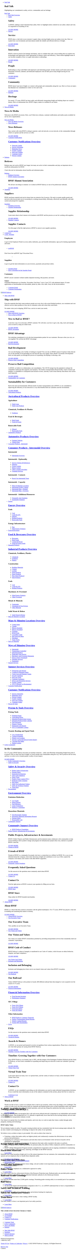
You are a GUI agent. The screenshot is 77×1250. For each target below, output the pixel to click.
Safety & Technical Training (20, 785)
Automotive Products (14, 432)
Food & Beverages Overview (22, 534)
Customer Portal (13, 287)
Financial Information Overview (24, 992)
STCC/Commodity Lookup (20, 727)
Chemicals (15, 557)
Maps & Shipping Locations (20, 486)
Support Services (13, 663)
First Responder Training (19, 815)
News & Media (9, 107)
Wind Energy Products (18, 529)
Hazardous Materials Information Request (24, 816)
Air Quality (15, 801)
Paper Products (16, 574)
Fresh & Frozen (16, 422)
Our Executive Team (14, 918)
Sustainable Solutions (18, 499)
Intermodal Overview (18, 455)
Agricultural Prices (17, 717)
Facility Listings (17, 682)
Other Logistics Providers (19, 469)
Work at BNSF (9, 1096)
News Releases (12, 123)
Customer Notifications (15, 137)
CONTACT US (13, 1095)
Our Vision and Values (15, 931)
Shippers (14, 464)
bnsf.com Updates (17, 152)
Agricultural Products (14, 392)
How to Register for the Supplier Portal (19, 270)
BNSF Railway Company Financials (23, 1017)
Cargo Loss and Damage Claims (21, 674)
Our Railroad (12, 974)
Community (11, 78)
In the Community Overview (16, 761)
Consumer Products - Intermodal (18, 444)
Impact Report (16, 802)
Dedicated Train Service (19, 654)
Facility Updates (17, 150)
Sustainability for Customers (16, 378)
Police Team (15, 777)
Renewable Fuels (17, 431)
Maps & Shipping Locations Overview (26, 620)
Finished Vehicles (17, 440)
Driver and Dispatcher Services (21, 681)
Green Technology (17, 806)
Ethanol (14, 429)
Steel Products (16, 577)
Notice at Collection (16, 1243)
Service (10, 31)
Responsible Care (17, 820)
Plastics (14, 560)
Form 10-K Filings (17, 1005)
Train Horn (15, 787)
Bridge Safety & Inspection (20, 770)
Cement (14, 569)
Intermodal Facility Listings (20, 487)
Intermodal (15, 649)
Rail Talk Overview (14, 15)
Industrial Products (13, 545)
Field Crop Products (18, 406)
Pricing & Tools (13, 704)
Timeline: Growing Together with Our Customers (23, 1051)
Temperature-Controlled (19, 651)
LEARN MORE (13, 29)
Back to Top (4, 1246)
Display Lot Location (18, 738)
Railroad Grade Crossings (19, 780)
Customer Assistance (18, 679)
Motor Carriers (16, 468)
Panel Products (16, 572)
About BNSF (8, 902)
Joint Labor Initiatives (18, 775)
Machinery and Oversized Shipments (23, 656)
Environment (12, 789)
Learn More (8, 1153)
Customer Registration (15, 289)
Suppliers (7, 189)
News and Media (10, 1225)
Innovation (11, 45)
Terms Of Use (5, 1243)
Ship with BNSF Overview (16, 313)
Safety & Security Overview (21, 766)
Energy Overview (16, 505)
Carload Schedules (17, 736)
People (10, 62)
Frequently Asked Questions (16, 863)
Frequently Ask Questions (19, 498)
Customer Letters (17, 154)
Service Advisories (17, 147)
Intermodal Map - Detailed (20, 489)
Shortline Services (17, 659)
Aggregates (15, 604)
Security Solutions (17, 676)
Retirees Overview (13, 175)
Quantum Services (17, 471)
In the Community (10, 745)
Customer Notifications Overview (24, 141)
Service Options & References (21, 463)
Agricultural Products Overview (24, 396)
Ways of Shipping (13, 641)
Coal (13, 513)
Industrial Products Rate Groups (21, 719)
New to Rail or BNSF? (15, 315)
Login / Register (9, 234)
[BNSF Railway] (6, 292)
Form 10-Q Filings (17, 1007)
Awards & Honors (13, 1037)
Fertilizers (15, 413)
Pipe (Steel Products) (18, 576)
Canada (14, 626)
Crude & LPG (16, 515)
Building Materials (17, 567)
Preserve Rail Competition (16, 360)
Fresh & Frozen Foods (18, 543)
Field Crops (15, 404)
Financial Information (14, 988)
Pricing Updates (17, 155)
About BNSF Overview (15, 916)
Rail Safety (15, 782)
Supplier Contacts (13, 220)
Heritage (10, 92)
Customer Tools (9, 1222)
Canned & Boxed (17, 542)
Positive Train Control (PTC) (20, 779)
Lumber (14, 571)
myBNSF (11, 248)
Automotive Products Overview (23, 436)
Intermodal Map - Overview (20, 491)
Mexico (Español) (17, 629)
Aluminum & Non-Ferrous (20, 606)
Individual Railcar (17, 652)
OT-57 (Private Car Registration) (21, 684)
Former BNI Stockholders (19, 1022)
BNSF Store (12, 889)
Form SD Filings (17, 1010)
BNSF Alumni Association (16, 176)
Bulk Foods (15, 420)
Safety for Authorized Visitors (21, 784)
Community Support (14, 821)
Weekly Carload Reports (19, 1021)
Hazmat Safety (16, 772)
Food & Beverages (13, 530)
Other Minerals (16, 607)
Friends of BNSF (13, 847)
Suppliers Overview (14, 205)
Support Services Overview (21, 666)
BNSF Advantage (13, 329)
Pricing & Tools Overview (20, 708)
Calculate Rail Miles (18, 741)
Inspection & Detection (19, 774)
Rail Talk (7, 2)
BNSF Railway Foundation (20, 829)
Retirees (7, 157)
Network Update (17, 145)
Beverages (15, 538)
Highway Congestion (18, 807)
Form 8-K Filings (17, 1009)
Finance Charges (17, 724)
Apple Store (8, 256)
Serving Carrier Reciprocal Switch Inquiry (24, 739)
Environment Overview (19, 793)
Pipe (13, 527)
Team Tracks (16, 640)
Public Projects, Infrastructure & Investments (21, 831)
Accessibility (8, 1215)
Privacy (25, 1243)
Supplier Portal (12, 268)
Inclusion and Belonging (15, 961)
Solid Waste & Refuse (18, 615)
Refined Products (17, 518)
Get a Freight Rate (17, 734)
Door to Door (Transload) (19, 657)
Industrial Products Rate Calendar (22, 720)
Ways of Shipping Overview (21, 645)
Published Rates (17, 715)
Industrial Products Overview (22, 549)
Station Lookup (16, 743)
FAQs (10, 1024)
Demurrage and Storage (19, 670)
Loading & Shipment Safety (20, 672)
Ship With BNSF (10, 1230)
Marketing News (17, 149)
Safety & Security (13, 762)
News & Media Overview (16, 121)
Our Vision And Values (15, 959)
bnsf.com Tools (16, 677)
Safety (10, 17)
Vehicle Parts (16, 442)
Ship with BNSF (9, 295)
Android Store (17, 256)
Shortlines (15, 638)
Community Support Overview (23, 825)
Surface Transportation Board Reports (23, 1019)
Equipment (15, 661)
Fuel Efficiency (16, 804)
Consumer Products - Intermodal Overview (29, 448)
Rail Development (13, 344)
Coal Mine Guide (17, 634)
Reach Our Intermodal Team (20, 478)
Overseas (14, 631)
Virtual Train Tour (13, 1068)
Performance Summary (19, 998)
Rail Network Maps (18, 636)
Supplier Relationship (14, 207)
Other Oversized (17, 597)
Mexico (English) (17, 628)
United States (16, 624)
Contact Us (8, 233)
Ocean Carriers (16, 466)
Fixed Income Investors (19, 996)
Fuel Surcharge (16, 722)
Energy (10, 501)
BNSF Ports (15, 633)
